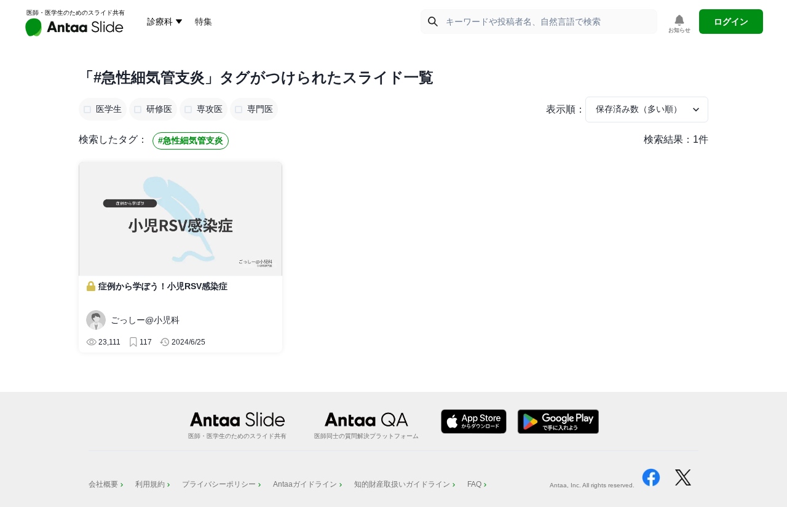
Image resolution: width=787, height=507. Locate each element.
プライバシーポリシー (219, 484)
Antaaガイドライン (305, 484)
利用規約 (150, 484)
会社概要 (103, 484)
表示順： (565, 109)
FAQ (474, 484)
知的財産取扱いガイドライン (402, 484)
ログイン (731, 21)
